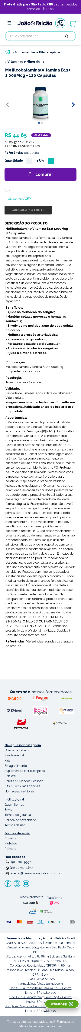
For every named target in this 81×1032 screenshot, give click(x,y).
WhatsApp (59, 1004)
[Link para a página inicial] (8, 52)
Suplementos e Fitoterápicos (37, 52)
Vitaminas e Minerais (24, 61)
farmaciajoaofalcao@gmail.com (40, 983)
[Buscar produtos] (67, 36)
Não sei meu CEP (19, 199)
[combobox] (40, 36)
